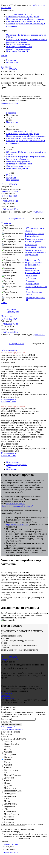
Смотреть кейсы (16, 218)
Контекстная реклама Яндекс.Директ (22, 17)
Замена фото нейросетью (17, 42)
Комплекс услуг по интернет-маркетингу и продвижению (35, 252)
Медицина (11, 60)
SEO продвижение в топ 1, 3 (19, 14)
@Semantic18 (39, 5)
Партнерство (7, 67)
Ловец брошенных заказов (18, 49)
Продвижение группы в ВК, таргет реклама (25, 19)
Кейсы (4, 56)
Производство (12, 62)
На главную (6, 693)
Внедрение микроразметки (18, 44)
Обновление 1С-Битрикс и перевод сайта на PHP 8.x (33, 262)
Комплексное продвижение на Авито (23, 21)
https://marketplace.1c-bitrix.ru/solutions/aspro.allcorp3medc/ (17, 505)
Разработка (6, 7)
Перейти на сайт (8, 402)
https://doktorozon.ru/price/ (17, 524)
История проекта (8, 399)
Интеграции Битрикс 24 (17, 51)
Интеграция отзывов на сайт (19, 46)
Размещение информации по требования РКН (26, 39)
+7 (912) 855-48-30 (9, 69)
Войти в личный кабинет (11, 725)
